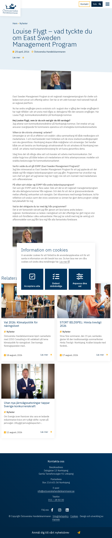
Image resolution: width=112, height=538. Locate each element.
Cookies (74, 516)
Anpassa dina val (80, 284)
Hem (15, 23)
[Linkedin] (67, 509)
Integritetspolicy (61, 516)
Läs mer (63, 261)
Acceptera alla (32, 286)
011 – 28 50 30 (56, 500)
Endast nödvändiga (56, 284)
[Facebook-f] (52, 509)
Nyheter (24, 23)
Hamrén (56, 519)
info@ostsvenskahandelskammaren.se (56, 491)
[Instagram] (59, 509)
